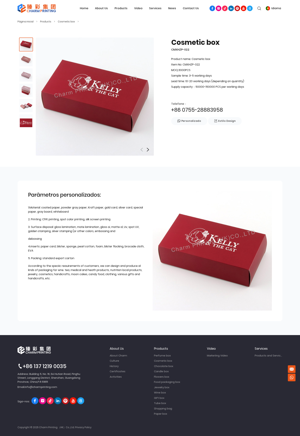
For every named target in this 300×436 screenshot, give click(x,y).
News (172, 8)
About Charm (118, 355)
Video (138, 8)
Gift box (159, 398)
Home (84, 8)
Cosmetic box (66, 21)
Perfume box (162, 355)
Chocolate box (163, 366)
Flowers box (161, 377)
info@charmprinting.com (41, 387)
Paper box (160, 414)
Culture (114, 361)
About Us (101, 8)
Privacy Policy (83, 427)
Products (121, 8)
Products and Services (268, 355)
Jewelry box (161, 387)
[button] (148, 150)
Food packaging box (167, 382)
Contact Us (191, 8)
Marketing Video (217, 355)
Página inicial (26, 21)
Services (155, 8)
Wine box (160, 392)
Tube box (160, 403)
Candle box (161, 371)
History (114, 366)
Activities (116, 377)
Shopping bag (163, 408)
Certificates (117, 371)
